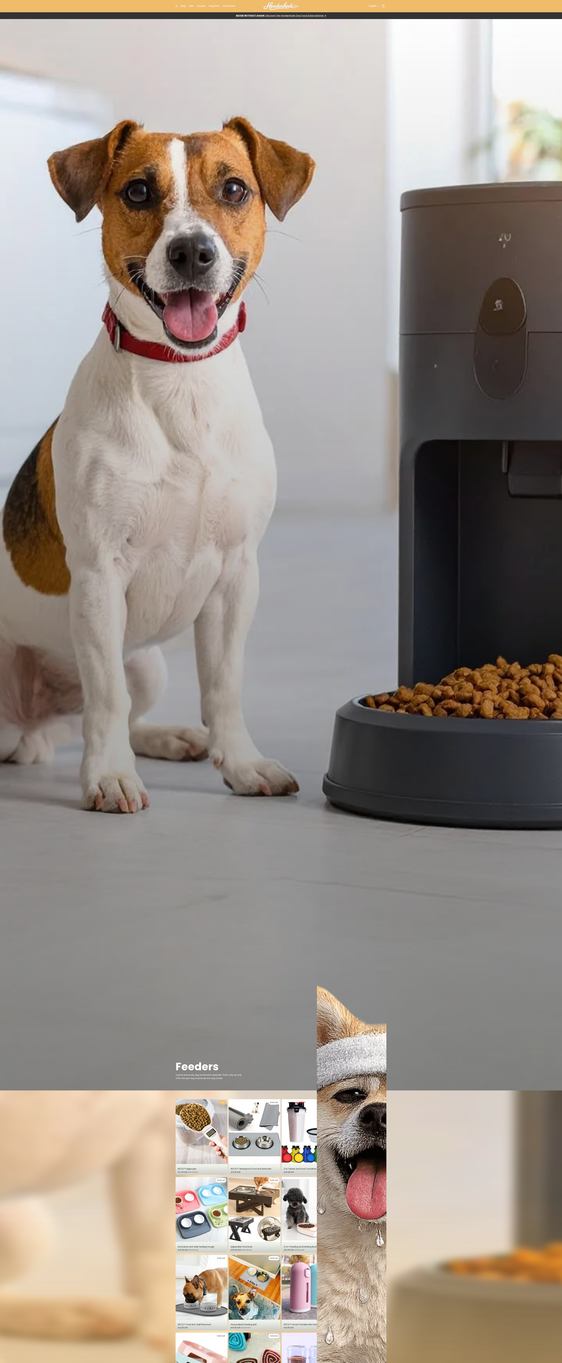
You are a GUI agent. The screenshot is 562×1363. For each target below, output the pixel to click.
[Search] (176, 6)
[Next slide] (223, 1131)
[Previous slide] (180, 1131)
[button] (371, 1095)
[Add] (223, 1159)
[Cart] (383, 6)
